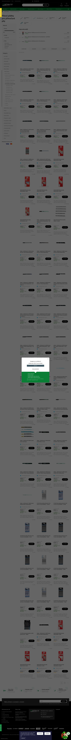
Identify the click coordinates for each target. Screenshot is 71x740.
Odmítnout (40, 733)
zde (21, 736)
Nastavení (23, 738)
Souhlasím (47, 733)
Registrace (35, 365)
